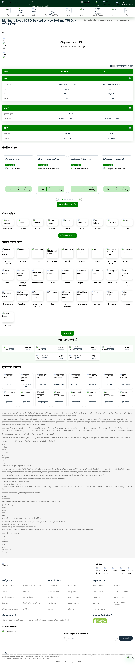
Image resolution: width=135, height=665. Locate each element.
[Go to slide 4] (70, 199)
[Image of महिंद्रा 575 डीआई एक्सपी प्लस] (51, 176)
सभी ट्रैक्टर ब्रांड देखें (67, 235)
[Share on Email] (4, 58)
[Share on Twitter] (4, 48)
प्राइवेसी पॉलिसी (53, 620)
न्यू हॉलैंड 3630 (53, 597)
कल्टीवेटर (26, 609)
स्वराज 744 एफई (53, 591)
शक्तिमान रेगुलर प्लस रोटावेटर (11, 609)
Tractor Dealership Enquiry (121, 603)
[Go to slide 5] (72, 199)
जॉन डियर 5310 (73, 597)
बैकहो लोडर (5, 603)
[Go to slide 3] (67, 199)
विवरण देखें (9, 165)
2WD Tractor (98, 591)
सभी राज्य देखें (67, 333)
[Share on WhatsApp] (4, 53)
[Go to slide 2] (65, 199)
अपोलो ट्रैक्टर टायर (8, 597)
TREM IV (117, 586)
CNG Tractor (98, 597)
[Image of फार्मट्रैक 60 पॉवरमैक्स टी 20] (84, 176)
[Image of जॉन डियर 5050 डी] (18, 176)
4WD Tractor (98, 586)
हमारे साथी (19, 620)
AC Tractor (97, 603)
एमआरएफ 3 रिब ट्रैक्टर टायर (32, 586)
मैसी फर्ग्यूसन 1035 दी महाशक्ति (114, 159)
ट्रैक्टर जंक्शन (28, 620)
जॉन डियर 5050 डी (12, 159)
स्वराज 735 (51, 609)
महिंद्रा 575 (72, 591)
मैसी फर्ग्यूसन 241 (74, 603)
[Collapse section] (130, 78)
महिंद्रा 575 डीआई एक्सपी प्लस (48, 159)
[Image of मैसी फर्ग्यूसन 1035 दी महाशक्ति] (116, 176)
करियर (44, 620)
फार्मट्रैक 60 (72, 586)
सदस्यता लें (125, 638)
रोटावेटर (4, 591)
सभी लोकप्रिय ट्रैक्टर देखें (67, 204)
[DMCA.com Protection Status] (100, 620)
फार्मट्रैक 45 (52, 603)
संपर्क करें (38, 620)
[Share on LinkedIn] (4, 44)
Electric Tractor (99, 609)
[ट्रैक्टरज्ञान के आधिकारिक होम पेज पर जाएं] (20, 565)
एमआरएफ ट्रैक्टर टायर (9, 586)
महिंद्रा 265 (72, 609)
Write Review (119, 597)
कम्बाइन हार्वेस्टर (28, 597)
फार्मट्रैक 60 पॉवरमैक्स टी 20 (81, 159)
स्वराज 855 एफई (53, 586)
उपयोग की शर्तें (64, 620)
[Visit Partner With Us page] (108, 3)
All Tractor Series (121, 591)
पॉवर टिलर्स (26, 591)
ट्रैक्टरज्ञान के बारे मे (8, 620)
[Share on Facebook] (4, 39)
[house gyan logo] (12, 640)
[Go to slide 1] (62, 199)
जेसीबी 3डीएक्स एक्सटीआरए (31, 603)
